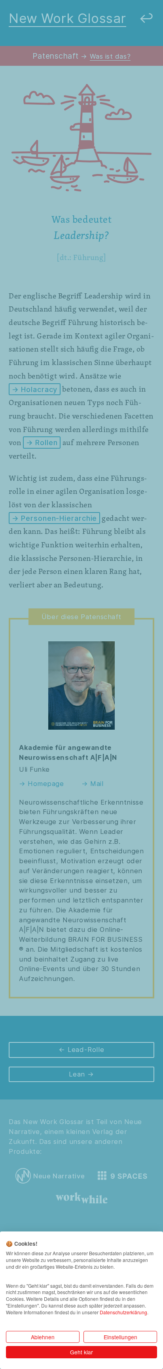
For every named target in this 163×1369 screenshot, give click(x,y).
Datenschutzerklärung (123, 1312)
